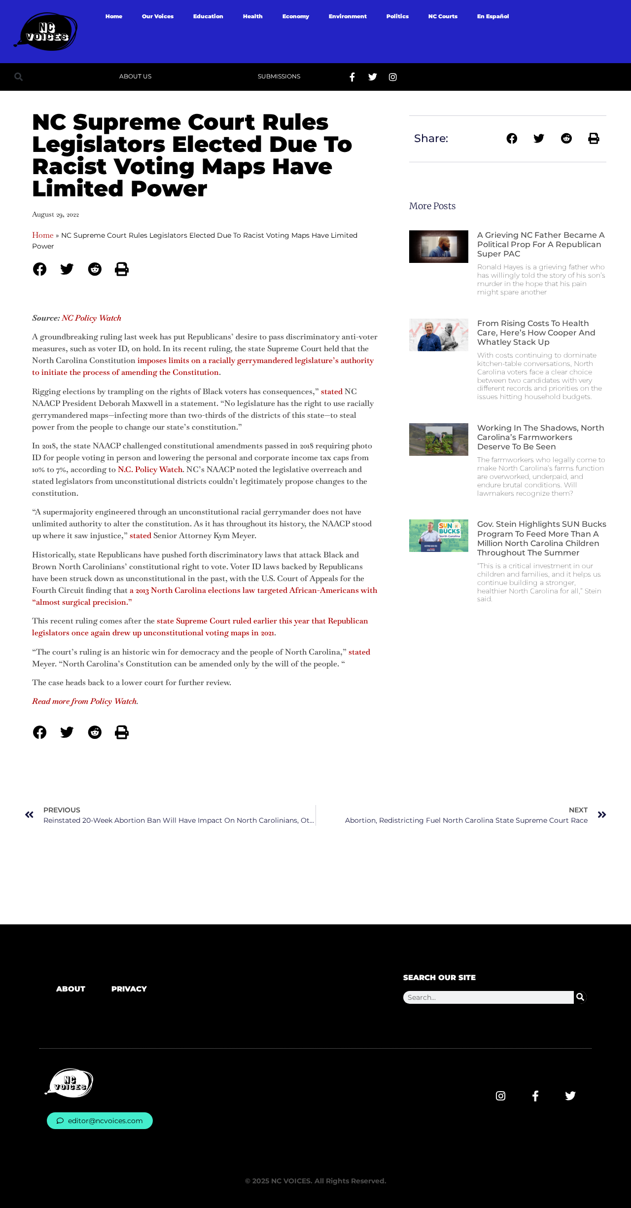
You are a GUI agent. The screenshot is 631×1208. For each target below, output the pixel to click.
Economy (295, 16)
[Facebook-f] (352, 77)
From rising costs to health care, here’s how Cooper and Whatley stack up (536, 333)
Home (113, 16)
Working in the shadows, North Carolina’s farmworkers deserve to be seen (540, 437)
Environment (348, 16)
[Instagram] (393, 77)
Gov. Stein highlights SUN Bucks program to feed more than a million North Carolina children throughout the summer (541, 538)
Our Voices (158, 16)
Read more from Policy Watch (84, 701)
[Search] (580, 997)
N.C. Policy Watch (150, 469)
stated (332, 391)
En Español (493, 16)
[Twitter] (373, 77)
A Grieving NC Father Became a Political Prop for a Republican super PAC (541, 244)
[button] (18, 76)
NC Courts (442, 16)
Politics (397, 16)
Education (208, 16)
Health (253, 16)
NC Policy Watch (91, 318)
